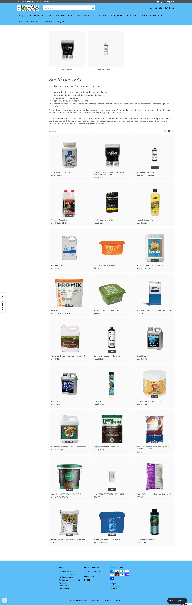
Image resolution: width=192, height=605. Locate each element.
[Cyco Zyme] (69, 386)
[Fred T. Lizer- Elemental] (112, 204)
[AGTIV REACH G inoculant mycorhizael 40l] (154, 295)
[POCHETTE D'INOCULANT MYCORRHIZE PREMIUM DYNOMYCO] (112, 158)
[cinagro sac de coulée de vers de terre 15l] (69, 524)
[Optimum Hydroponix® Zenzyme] (112, 340)
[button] (186, 604)
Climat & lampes (85, 15)
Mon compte (64, 589)
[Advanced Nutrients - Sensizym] (154, 250)
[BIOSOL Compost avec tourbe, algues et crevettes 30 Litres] (154, 432)
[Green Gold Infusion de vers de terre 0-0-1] (69, 340)
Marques (49, 21)
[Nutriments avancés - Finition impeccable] (69, 431)
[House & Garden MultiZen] (154, 204)
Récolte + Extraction (28, 21)
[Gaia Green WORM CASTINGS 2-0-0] (69, 479)
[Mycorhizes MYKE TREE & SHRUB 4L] (112, 524)
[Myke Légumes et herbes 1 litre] (112, 295)
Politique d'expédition (67, 571)
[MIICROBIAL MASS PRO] (154, 157)
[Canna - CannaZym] (69, 204)
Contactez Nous (65, 586)
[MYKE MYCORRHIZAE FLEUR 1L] (112, 250)
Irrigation (130, 15)
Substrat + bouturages (109, 15)
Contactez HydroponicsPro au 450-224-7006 (34, 2)
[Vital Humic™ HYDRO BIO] (69, 157)
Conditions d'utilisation (68, 574)
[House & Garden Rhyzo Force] (154, 386)
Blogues (60, 21)
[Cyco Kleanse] (154, 340)
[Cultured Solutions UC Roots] (69, 250)
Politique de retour (66, 577)
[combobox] (69, 7)
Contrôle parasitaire (150, 15)
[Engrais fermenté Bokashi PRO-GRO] (112, 431)
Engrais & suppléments (30, 15)
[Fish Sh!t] (112, 386)
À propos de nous (66, 583)
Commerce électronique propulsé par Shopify (105, 600)
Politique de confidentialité (69, 580)
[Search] (92, 7)
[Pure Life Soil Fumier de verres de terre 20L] (154, 479)
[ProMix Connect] (69, 295)
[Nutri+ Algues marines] (154, 524)
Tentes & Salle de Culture (59, 15)
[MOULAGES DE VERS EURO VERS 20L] (112, 479)
